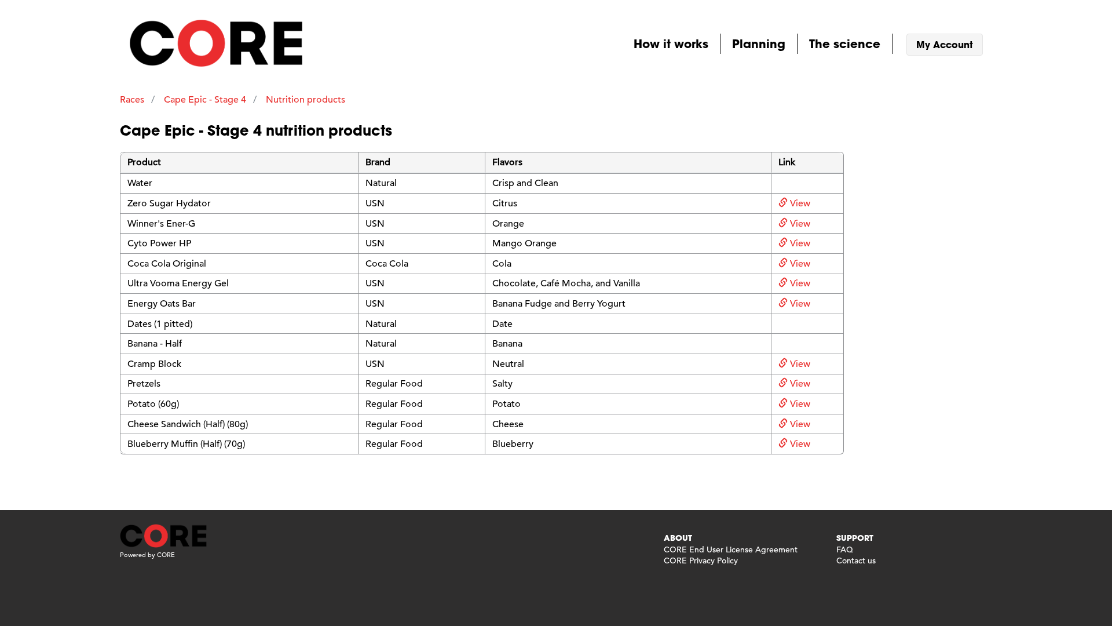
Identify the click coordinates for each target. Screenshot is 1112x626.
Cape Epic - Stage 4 (205, 99)
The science (844, 43)
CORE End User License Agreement (731, 549)
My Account (944, 44)
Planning (758, 43)
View (799, 203)
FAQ (844, 549)
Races (132, 99)
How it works (671, 43)
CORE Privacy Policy (701, 560)
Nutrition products (305, 99)
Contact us (856, 560)
